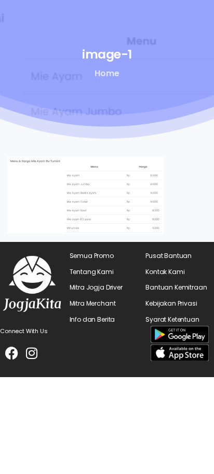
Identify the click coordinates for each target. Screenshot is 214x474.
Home (107, 73)
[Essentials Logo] (32, 284)
